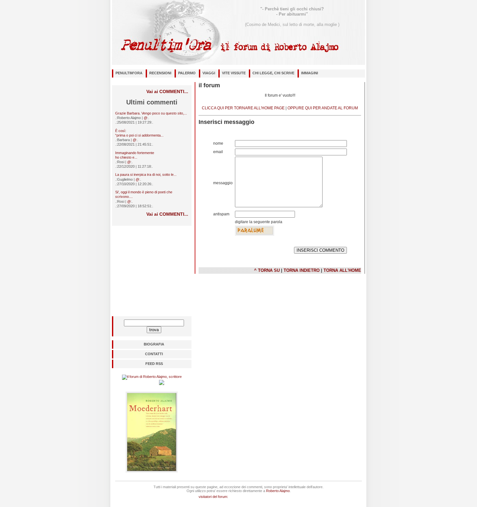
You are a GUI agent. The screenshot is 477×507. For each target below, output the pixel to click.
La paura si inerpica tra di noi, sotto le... (146, 174)
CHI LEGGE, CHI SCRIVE (273, 73)
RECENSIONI (160, 73)
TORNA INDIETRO (302, 270)
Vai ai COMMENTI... (167, 91)
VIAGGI (208, 73)
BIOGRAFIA (154, 344)
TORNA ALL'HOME (342, 270)
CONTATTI (154, 354)
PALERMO (187, 73)
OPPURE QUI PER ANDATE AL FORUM (322, 108)
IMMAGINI (309, 73)
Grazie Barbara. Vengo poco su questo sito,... (151, 113)
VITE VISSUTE (234, 73)
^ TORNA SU (267, 270)
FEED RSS (154, 364)
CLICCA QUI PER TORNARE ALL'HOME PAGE (243, 108)
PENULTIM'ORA (129, 73)
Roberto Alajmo (278, 491)
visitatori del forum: (213, 497)
